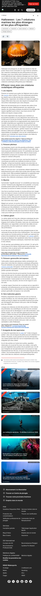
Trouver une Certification (29, 514)
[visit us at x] (14, 581)
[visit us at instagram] (18, 581)
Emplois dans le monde (14, 500)
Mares (5, 570)
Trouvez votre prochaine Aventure (18, 497)
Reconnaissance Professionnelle (8, 546)
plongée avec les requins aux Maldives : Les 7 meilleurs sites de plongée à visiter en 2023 (16, 140)
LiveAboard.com (26, 568)
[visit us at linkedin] (27, 581)
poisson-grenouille (7, 267)
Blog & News (7, 533)
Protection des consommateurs (8, 515)
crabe (22, 333)
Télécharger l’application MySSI (29, 529)
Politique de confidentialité (11, 555)
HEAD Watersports (10, 565)
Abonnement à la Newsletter (16, 490)
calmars (31, 236)
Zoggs (5, 575)
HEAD (23, 575)
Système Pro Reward (28, 545)
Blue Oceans (7, 535)
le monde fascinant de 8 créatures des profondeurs (16, 254)
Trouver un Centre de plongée (17, 493)
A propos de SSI (8, 543)
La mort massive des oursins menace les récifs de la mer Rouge (15, 326)
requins (6, 95)
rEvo (22, 573)
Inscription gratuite (9, 528)
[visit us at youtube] (22, 581)
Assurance (24, 535)
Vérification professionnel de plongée (11, 519)
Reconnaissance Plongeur (29, 543)
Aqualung (24, 570)
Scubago (5, 568)
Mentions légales (26, 555)
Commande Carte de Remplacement (27, 519)
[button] (33, 3)
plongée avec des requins (18, 136)
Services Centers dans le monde (29, 510)
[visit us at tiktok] (31, 581)
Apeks (5, 573)
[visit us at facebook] (10, 581)
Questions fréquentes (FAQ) (11, 509)
